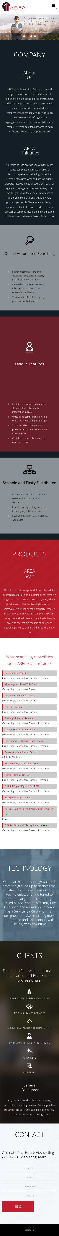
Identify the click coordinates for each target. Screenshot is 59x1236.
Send (18, 1206)
